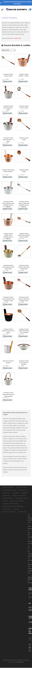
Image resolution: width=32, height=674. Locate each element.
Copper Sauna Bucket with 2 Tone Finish (8, 330)
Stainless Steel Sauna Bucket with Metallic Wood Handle (8, 204)
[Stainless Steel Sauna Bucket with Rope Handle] (8, 379)
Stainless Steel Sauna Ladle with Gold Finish (23, 267)
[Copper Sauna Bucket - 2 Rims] (24, 60)
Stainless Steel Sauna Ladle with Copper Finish (23, 298)
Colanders (15, 493)
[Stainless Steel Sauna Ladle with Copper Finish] (24, 283)
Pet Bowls (5, 501)
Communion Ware (21, 487)
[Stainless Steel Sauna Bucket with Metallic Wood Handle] (8, 188)
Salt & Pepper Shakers (21, 498)
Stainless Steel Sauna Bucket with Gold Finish (8, 267)
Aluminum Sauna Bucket (8, 362)
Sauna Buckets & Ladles (9, 490)
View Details (8, 71)
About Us (30, 593)
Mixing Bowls (24, 493)
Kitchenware (6, 495)
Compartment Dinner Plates (10, 503)
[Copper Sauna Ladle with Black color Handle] (24, 315)
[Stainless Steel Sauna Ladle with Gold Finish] (24, 251)
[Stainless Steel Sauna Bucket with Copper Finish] (8, 283)
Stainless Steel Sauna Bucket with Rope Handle (8, 394)
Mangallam (20, 662)
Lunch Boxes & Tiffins (8, 487)
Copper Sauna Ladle (24, 139)
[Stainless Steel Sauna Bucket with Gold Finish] (8, 251)
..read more (17, 38)
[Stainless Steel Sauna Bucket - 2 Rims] (8, 124)
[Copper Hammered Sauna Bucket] (8, 156)
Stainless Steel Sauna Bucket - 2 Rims (8, 139)
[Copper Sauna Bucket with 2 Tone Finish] (8, 315)
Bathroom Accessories (9, 512)
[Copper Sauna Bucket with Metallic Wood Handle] (8, 219)
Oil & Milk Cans (22, 512)
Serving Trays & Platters (17, 501)
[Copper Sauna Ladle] (24, 124)
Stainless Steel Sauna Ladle (8, 75)
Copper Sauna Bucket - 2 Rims (24, 75)
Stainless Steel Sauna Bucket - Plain (8, 107)
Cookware (16, 509)
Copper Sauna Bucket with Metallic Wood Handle (8, 236)
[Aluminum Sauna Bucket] (8, 347)
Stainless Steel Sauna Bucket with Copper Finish (8, 298)
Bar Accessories (23, 490)
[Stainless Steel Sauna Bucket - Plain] (8, 92)
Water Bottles (6, 493)
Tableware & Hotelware (19, 495)
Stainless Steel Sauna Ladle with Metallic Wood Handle (23, 204)
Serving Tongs (6, 509)
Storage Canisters (7, 498)
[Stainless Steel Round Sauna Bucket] (24, 347)
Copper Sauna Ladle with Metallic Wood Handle (24, 235)
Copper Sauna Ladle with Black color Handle (24, 330)
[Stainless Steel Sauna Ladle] (8, 60)
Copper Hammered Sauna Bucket (8, 170)
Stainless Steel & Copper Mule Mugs (12, 506)
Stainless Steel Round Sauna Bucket (24, 362)
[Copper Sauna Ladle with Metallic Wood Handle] (24, 219)
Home (5, 18)
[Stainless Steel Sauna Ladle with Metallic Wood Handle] (24, 188)
